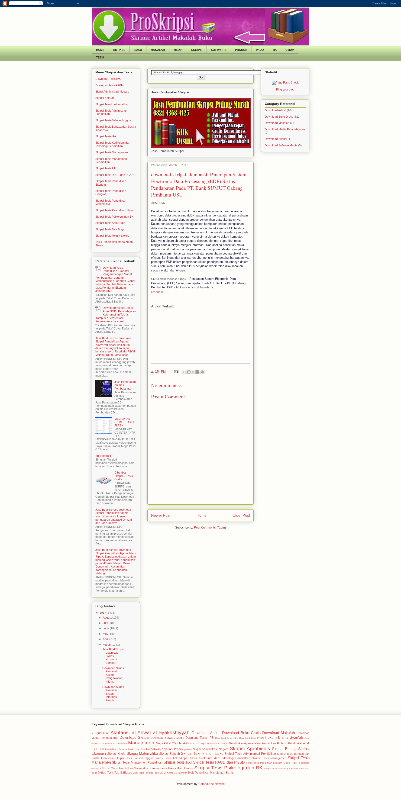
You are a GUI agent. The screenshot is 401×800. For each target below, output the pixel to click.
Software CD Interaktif (175, 772)
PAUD (260, 50)
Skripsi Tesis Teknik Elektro (112, 235)
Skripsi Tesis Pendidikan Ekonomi (264, 762)
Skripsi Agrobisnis (250, 748)
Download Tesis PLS (226, 738)
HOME (100, 50)
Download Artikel (275, 110)
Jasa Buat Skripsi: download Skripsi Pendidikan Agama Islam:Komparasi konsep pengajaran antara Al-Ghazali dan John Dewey (114, 516)
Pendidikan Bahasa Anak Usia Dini (125, 749)
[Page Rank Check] (285, 82)
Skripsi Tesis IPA (105, 136)
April (106, 639)
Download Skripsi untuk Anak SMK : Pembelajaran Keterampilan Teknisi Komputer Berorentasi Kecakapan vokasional (115, 314)
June (106, 628)
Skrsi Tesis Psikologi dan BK (148, 772)
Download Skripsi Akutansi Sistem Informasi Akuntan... (113, 693)
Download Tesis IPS (108, 79)
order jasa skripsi (197, 743)
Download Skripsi (276, 139)
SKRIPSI (196, 50)
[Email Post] (176, 371)
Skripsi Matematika (142, 753)
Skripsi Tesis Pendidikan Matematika (125, 768)
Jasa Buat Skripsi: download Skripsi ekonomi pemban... (113, 656)
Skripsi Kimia (116, 753)
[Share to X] (193, 372)
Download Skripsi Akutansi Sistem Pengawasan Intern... (113, 675)
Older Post (241, 515)
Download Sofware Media (281, 145)
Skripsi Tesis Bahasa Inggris (113, 120)
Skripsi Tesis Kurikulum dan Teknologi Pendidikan (112, 144)
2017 (103, 612)
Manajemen (141, 742)
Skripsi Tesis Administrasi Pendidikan (250, 753)
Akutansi (120, 732)
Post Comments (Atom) (210, 527)
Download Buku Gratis (279, 116)
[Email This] (184, 372)
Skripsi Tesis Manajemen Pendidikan (137, 762)
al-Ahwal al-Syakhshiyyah (161, 732)
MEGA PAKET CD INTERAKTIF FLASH (124, 422)
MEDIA (178, 50)
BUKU (138, 50)
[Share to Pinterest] (202, 372)
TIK (274, 50)
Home (202, 515)
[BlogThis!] (189, 372)
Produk (178, 749)
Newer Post (160, 515)
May (106, 633)
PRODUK (241, 50)
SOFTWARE (218, 50)
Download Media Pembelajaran (285, 129)
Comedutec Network (212, 784)
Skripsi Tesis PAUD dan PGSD (114, 175)
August (107, 617)
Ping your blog (285, 89)
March (107, 644)
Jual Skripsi (119, 743)
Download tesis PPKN (109, 85)
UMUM (289, 50)
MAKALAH (158, 50)
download (157, 292)
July (106, 623)
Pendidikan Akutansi (274, 743)
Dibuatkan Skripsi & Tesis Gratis (123, 476)
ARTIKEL (119, 50)
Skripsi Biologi (284, 749)
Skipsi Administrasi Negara (112, 91)
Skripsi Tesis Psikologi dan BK (114, 216)
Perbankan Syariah (159, 749)
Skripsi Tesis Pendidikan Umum (115, 210)
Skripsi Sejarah (105, 98)
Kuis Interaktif (103, 456)
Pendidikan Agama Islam (245, 743)
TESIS (100, 57)
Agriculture (101, 733)
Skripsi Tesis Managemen (111, 152)
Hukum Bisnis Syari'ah (284, 737)
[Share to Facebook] (197, 372)
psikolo (188, 749)
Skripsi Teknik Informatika (111, 104)
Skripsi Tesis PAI (105, 168)
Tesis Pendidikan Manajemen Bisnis (210, 772)
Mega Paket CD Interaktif (172, 743)
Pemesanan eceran (217, 743)
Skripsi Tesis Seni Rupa (110, 223)
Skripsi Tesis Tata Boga (110, 229)
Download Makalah (277, 123)
